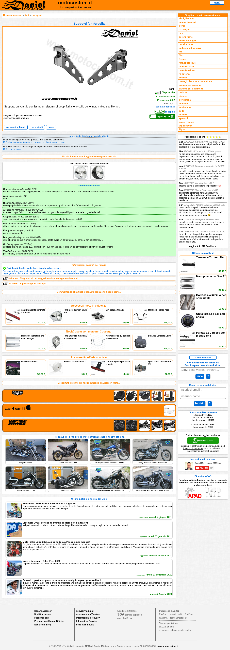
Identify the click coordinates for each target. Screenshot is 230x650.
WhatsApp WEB (205, 440)
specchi (183, 118)
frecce (182, 59)
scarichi (183, 103)
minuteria (184, 74)
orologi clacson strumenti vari (196, 81)
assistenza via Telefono (88, 614)
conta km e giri (187, 40)
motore (183, 77)
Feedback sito (41, 618)
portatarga (185, 100)
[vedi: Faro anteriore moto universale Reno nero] (97, 166)
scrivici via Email (85, 611)
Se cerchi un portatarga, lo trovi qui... (28, 283)
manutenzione (187, 70)
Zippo (182, 129)
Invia (200, 376)
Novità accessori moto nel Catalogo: (89, 331)
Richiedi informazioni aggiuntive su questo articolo (89, 156)
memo (51, 127)
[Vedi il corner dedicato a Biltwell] (89, 395)
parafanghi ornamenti (191, 88)
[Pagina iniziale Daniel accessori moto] (23, 7)
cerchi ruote (186, 37)
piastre (183, 96)
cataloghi (184, 29)
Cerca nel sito (203, 357)
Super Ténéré (186, 122)
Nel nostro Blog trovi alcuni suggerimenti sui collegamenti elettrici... (44, 278)
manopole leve (187, 63)
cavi (181, 33)
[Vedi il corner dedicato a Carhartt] (89, 410)
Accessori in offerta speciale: (89, 357)
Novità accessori (43, 614)
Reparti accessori (43, 611)
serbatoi (183, 114)
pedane (183, 92)
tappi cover (185, 125)
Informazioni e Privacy (88, 618)
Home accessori (12, 15)
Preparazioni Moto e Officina (49, 621)
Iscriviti (199, 403)
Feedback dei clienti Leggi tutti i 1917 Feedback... (202, 192)
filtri (181, 55)
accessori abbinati (15, 127)
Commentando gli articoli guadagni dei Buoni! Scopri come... (89, 292)
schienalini (185, 107)
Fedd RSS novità (85, 624)
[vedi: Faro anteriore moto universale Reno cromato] (80, 166)
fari (27, 15)
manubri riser (186, 66)
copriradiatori (186, 44)
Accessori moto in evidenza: (89, 305)
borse (182, 26)
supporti (37, 15)
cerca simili (37, 127)
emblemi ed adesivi (190, 48)
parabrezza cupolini (190, 85)
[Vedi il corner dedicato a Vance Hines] (89, 425)
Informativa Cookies (86, 621)
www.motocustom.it (167, 646)
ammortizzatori (187, 22)
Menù (217, 2)
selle (181, 111)
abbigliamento (187, 18)
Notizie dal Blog (42, 624)
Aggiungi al (164, 116)
